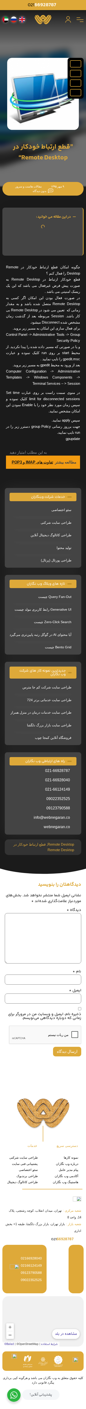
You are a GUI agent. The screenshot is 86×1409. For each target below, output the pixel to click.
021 (42, 5)
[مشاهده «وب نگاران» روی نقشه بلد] (43, 1321)
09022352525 (31, 1280)
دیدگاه (74, 910)
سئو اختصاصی (61, 510)
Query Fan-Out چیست (54, 597)
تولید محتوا (64, 548)
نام (77, 972)
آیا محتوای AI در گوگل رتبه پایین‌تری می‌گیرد (40, 635)
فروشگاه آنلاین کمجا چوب (53, 738)
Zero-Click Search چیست (52, 622)
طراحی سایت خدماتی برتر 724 (49, 700)
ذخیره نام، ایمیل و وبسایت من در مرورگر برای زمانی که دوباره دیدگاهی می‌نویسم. (44, 1016)
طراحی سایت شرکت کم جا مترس (46, 687)
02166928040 (31, 1258)
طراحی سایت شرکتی (56, 522)
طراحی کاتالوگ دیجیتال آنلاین (51, 535)
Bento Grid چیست (58, 647)
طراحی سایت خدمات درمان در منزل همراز (41, 712)
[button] (75, 63)
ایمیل (75, 991)
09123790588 (31, 1273)
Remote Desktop (61, 844)
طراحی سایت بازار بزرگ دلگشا (49, 725)
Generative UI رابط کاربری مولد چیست (43, 609)
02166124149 (31, 1265)
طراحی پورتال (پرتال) (56, 560)
